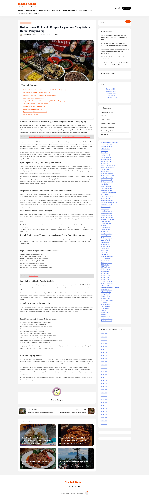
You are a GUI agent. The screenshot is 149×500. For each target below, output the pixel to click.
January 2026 (110, 89)
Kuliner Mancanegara (31, 10)
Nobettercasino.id (106, 215)
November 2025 (111, 93)
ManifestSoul (105, 232)
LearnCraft (104, 225)
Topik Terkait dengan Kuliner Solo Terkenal (35, 103)
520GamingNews (106, 263)
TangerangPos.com (107, 256)
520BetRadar (105, 265)
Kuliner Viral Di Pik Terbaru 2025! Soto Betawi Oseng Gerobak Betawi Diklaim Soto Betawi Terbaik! (59, 137)
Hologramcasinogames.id (109, 202)
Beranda (20, 10)
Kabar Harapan (105, 149)
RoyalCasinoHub (106, 234)
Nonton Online (105, 296)
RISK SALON (105, 302)
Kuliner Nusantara (44, 10)
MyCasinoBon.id (106, 159)
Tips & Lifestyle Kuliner (25, 13)
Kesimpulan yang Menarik (30, 114)
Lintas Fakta (104, 153)
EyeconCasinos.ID (106, 188)
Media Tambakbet (106, 321)
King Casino (104, 184)
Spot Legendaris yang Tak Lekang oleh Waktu (36, 92)
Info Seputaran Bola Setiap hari (110, 287)
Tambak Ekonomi (106, 279)
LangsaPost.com (106, 304)
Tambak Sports (105, 317)
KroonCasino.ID (106, 223)
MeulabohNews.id (106, 238)
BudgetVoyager (105, 229)
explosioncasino (106, 198)
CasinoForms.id (106, 157)
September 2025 (111, 97)
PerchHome (104, 254)
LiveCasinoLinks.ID (107, 182)
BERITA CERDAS (106, 144)
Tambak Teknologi (106, 281)
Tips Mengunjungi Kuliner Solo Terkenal (35, 112)
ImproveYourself (106, 246)
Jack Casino (104, 194)
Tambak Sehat (105, 275)
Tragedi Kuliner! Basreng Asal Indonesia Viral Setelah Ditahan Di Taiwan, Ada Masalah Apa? (74, 440)
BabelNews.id (105, 242)
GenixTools (104, 250)
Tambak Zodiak (105, 277)
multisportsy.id (105, 294)
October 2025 (110, 95)
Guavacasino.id (105, 207)
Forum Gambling (106, 161)
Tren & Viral (104, 134)
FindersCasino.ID (106, 190)
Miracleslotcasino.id (107, 200)
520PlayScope (105, 267)
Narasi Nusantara (106, 146)
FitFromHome (105, 273)
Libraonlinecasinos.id (107, 219)
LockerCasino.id (106, 171)
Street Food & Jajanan (85, 10)
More (35, 13)
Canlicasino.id (105, 155)
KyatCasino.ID (105, 221)
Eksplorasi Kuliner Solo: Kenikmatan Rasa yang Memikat (39, 95)
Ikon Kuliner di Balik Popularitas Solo (34, 106)
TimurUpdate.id (105, 244)
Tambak (103, 314)
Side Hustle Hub (106, 306)
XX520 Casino (105, 258)
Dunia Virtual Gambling (108, 165)
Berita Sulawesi (106, 285)
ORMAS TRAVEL (106, 290)
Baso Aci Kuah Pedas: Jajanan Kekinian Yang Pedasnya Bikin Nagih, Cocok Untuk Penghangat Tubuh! (114, 37)
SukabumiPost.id (106, 292)
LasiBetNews (105, 271)
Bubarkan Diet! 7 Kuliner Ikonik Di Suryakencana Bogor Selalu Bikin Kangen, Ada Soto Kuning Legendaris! (37, 440)
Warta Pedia (104, 151)
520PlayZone (105, 261)
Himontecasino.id (106, 205)
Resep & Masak (56, 10)
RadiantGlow (105, 248)
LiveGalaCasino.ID (107, 178)
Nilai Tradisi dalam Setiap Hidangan (33, 98)
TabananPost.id (105, 240)
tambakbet (104, 333)
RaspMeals (104, 252)
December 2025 (111, 91)
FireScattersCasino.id (107, 167)
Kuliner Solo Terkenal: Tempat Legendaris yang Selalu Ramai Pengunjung (44, 89)
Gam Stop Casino (106, 211)
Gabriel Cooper (27, 34)
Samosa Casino (106, 236)
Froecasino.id (105, 209)
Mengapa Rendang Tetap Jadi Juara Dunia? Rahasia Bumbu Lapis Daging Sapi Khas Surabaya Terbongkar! (37, 463)
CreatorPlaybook (106, 227)
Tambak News (105, 312)
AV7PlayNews (105, 269)
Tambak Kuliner (27, 3)
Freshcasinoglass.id (107, 213)
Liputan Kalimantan (107, 283)
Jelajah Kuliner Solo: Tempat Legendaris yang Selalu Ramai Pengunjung (44, 101)
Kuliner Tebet (33, 276)
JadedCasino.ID (106, 186)
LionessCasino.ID (106, 180)
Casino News (105, 169)
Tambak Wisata (105, 298)
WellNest (103, 310)
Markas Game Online (107, 176)
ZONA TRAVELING (107, 300)
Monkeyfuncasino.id (107, 217)
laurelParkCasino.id (107, 173)
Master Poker (105, 163)
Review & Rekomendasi (70, 10)
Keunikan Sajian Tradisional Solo (32, 109)
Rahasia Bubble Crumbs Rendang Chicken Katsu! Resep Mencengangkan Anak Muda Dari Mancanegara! (115, 51)
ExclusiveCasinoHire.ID (108, 192)
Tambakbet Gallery (106, 319)
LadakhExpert (105, 308)
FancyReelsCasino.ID (108, 196)
